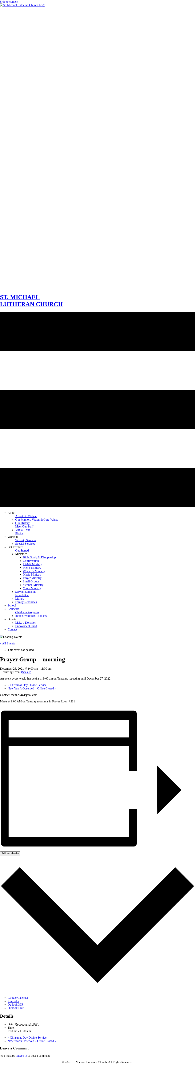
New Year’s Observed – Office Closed (32, 688)
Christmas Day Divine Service (27, 685)
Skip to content (9, 1)
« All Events (7, 643)
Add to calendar (10, 853)
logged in (21, 1055)
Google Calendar (18, 997)
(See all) (26, 672)
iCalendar (13, 1001)
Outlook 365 (15, 1004)
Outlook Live (16, 1008)
